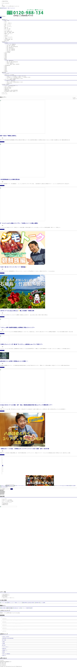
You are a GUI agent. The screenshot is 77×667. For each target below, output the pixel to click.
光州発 (6, 67)
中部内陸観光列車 (5, 503)
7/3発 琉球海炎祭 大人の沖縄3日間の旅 (10, 179)
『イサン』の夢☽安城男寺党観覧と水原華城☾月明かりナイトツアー (17, 327)
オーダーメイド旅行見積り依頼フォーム (11, 85)
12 (2, 466)
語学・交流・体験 (7, 28)
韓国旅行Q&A (7, 89)
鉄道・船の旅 (7, 40)
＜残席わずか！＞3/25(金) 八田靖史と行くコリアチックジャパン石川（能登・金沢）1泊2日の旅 (24, 448)
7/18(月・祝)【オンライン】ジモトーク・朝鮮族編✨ (13, 267)
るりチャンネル (4, 93)
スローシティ (7, 34)
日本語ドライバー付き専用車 (9, 74)
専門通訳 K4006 (9, 83)
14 (2, 469)
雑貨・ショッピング (8, 24)
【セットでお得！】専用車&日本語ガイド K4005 (15, 78)
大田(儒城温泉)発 (7, 65)
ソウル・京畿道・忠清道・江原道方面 (13, 64)
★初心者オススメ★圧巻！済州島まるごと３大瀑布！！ (14, 361)
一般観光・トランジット (9, 38)
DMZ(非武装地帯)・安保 (8, 39)
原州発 (6, 53)
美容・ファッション (8, 25)
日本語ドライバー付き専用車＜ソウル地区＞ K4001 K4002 (16, 76)
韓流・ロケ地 (7, 20)
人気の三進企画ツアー (6, 594)
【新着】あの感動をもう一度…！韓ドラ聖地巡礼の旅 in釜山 (12, 620)
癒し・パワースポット (8, 26)
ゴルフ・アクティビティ (9, 37)
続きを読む (2, 141)
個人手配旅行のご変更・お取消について (11, 91)
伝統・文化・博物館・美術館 (9, 32)
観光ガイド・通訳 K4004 (11, 80)
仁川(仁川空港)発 (7, 52)
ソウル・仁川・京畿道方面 (11, 44)
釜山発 (6, 59)
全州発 (6, 66)
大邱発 (6, 57)
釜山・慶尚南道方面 (10, 47)
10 (2, 464)
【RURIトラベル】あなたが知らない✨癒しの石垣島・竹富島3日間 (17, 310)
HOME (74, 97)
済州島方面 (8, 51)
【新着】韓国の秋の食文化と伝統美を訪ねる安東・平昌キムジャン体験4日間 (15, 630)
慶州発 (6, 58)
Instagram (3, 491)
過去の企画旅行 (4, 596)
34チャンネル (4, 92)
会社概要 (3, 643)
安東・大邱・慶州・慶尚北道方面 (12, 46)
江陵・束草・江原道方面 (11, 45)
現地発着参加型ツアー (6, 595)
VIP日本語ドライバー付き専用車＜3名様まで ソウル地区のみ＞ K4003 (18, 77)
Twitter (2, 490)
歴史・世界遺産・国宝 (8, 31)
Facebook (2, 492)
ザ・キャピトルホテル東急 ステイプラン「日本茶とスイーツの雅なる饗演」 (19, 223)
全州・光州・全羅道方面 (11, 50)
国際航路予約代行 (5, 504)
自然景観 (6, 35)
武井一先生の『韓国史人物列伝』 (8, 135)
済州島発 (6, 71)
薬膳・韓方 (6, 27)
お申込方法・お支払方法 (5, 636)
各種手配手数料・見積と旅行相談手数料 (11, 90)
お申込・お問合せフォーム (9, 86)
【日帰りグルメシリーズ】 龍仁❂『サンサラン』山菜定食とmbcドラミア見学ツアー (21, 344)
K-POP (6, 21)
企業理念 (3, 641)
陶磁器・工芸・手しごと (9, 33)
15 (2, 470)
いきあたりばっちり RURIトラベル (8, 597)
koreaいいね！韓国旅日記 (6, 653)
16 (2, 471)
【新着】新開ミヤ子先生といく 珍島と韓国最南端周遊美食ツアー (13, 623)
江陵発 (6, 54)
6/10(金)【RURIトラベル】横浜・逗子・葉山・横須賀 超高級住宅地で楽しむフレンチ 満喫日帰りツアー (26, 405)
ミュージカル (7, 73)
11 (2, 465)
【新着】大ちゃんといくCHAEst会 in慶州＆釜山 (10, 617)
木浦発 (6, 68)
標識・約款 (3, 645)
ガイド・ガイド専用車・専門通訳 (10, 79)
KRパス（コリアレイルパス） (7, 502)
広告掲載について (4, 650)
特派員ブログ (4, 655)
